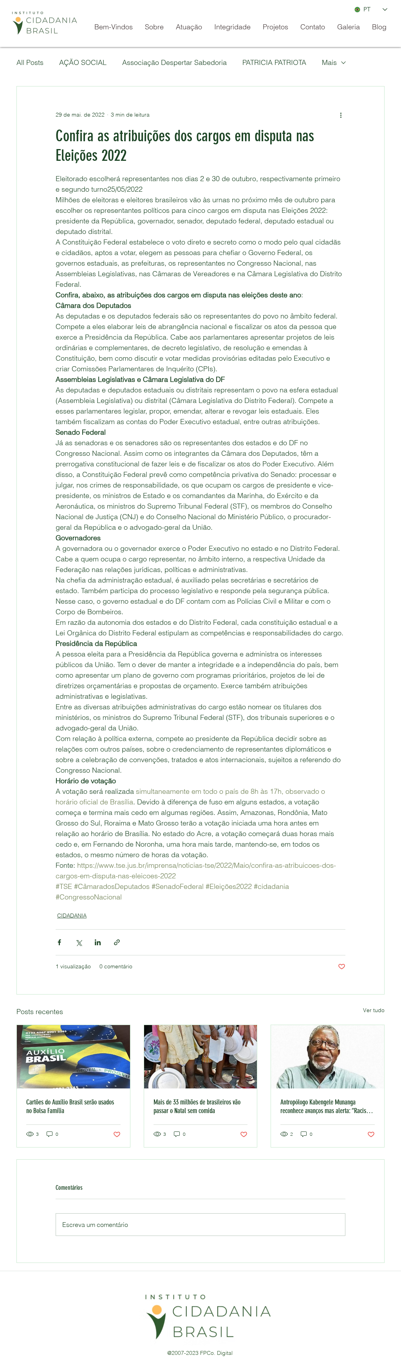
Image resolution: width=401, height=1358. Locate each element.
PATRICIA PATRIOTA (274, 62)
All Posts (29, 62)
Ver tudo (374, 1010)
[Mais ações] (340, 114)
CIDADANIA (72, 915)
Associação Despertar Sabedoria (174, 62)
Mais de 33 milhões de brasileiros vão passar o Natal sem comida (197, 1106)
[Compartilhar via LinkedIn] (97, 942)
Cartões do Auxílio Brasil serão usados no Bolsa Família (70, 1106)
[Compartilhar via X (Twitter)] (78, 942)
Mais (329, 62)
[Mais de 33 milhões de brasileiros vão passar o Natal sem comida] (200, 1056)
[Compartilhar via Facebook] (59, 942)
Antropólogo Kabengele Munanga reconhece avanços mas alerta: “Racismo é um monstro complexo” (326, 1106)
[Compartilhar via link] (117, 942)
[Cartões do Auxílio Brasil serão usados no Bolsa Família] (73, 1056)
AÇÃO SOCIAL (83, 62)
